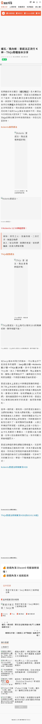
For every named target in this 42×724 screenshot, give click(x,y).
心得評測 (13, 7)
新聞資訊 (21, 7)
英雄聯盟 (11, 13)
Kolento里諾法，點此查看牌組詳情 (21, 192)
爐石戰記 (21, 614)
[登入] (37, 2)
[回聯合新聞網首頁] (2, 3)
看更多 (21, 707)
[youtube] (34, 2)
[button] (40, 2)
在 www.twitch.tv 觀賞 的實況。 (9, 509)
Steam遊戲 (30, 13)
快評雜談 (30, 7)
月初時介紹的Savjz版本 (12, 111)
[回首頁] (6, 3)
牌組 (4, 616)
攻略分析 (4, 7)
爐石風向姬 (31, 614)
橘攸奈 (20, 13)
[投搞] (31, 2)
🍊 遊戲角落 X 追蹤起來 (16, 575)
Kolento (5, 614)
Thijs (13, 614)
